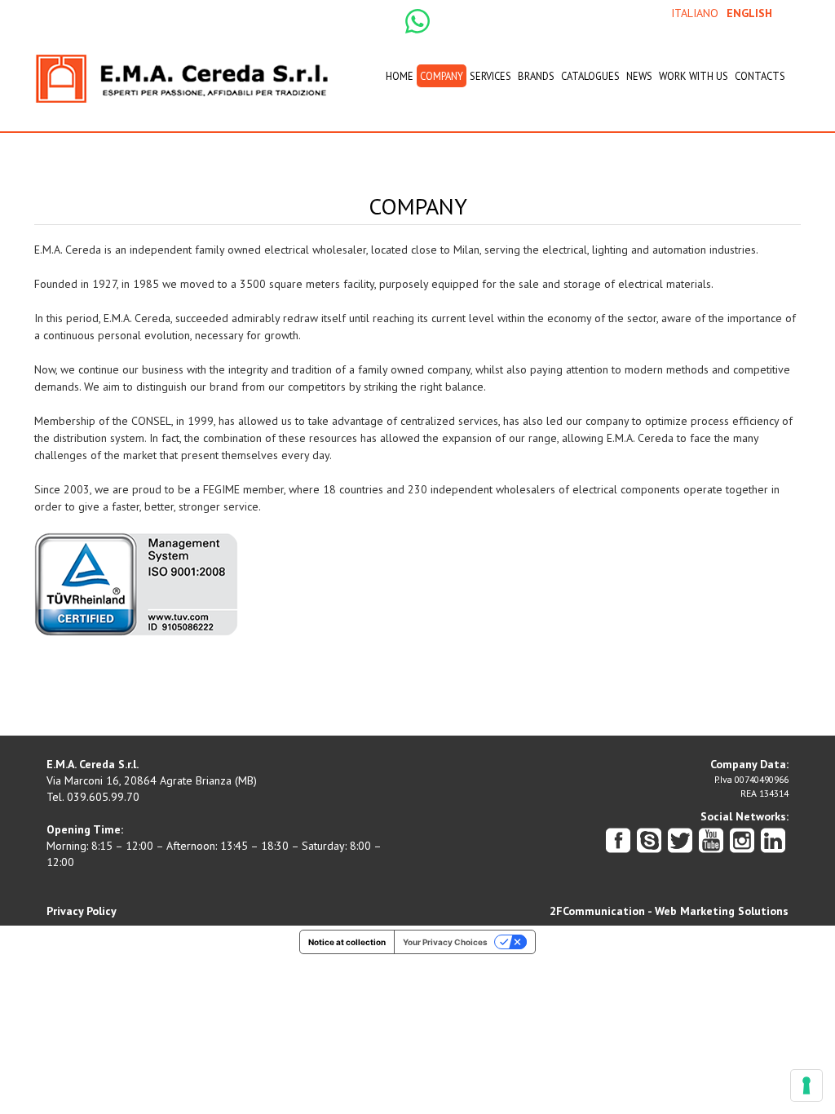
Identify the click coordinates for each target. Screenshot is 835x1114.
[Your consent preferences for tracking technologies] (806, 1085)
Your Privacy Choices (445, 942)
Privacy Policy (81, 911)
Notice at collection (347, 942)
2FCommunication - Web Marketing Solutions (669, 911)
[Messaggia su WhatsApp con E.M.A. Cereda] (417, 20)
